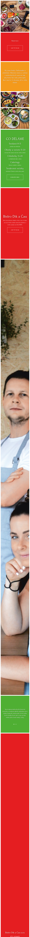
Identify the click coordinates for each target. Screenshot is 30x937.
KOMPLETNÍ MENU (14, 177)
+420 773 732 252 (15, 48)
